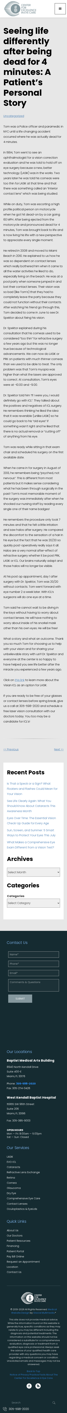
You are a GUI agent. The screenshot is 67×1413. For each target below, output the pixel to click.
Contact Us (14, 1272)
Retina (11, 1177)
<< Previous (11, 749)
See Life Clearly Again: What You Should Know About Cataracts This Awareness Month (31, 806)
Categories (15, 896)
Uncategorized (13, 116)
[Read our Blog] (38, 1386)
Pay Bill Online (15, 1256)
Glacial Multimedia (43, 1312)
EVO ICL (11, 1162)
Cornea (12, 1183)
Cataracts (13, 1167)
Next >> (59, 749)
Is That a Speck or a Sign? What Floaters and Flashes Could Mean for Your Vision (32, 789)
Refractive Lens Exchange (23, 1172)
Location (12, 1267)
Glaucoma (14, 1188)
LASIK (10, 1157)
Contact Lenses (17, 1204)
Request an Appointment (23, 1261)
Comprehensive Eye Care (23, 1198)
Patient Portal (15, 1251)
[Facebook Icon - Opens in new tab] (29, 1386)
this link (19, 680)
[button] (60, 8)
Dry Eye (11, 1193)
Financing (13, 1246)
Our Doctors (15, 1235)
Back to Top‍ (33, 1371)
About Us (12, 1230)
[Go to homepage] (19, 9)
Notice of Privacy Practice (24, 1374)
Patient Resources (18, 1241)
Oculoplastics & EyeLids (22, 1209)
